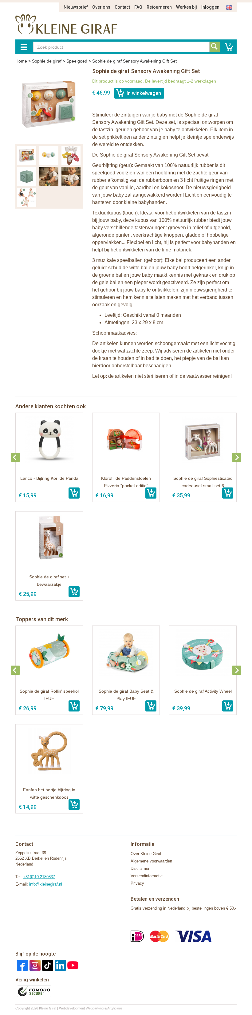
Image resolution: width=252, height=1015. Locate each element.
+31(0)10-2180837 (39, 876)
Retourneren (159, 7)
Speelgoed (76, 61)
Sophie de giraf (46, 61)
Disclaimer (140, 868)
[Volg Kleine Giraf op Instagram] (34, 965)
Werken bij (186, 7)
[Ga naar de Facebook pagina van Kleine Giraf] (21, 965)
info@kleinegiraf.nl (45, 884)
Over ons (101, 7)
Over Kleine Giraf (146, 853)
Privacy (137, 883)
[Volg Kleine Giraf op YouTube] (72, 965)
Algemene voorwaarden (151, 861)
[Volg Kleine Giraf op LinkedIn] (59, 965)
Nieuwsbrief (76, 7)
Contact (122, 7)
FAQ (138, 7)
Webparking (95, 1008)
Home (21, 61)
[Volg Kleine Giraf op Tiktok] (47, 965)
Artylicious (115, 1008)
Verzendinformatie (147, 876)
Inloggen (210, 7)
